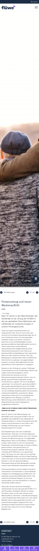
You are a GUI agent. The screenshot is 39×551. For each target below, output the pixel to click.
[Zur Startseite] (8, 7)
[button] (35, 7)
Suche (35, 2)
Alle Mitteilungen (9, 292)
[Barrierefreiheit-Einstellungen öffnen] (36, 279)
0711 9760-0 (8, 545)
